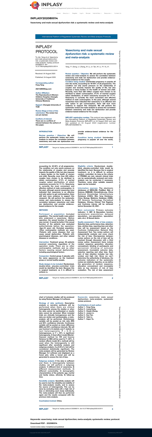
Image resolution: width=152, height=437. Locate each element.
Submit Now (96, 13)
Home (59, 13)
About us (65, 13)
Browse (88, 13)
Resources (107, 13)
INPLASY (51, 4)
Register (74, 13)
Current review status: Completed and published (47, 427)
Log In (81, 13)
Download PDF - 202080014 (43, 423)
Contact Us (117, 13)
